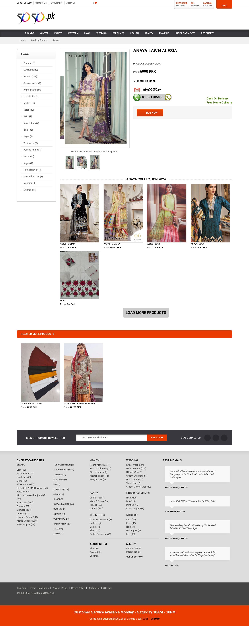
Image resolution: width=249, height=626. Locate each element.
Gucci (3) (58, 499)
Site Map (94, 556)
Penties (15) (132, 505)
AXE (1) (56, 484)
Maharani (30, 183)
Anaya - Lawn (153, 244)
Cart (224, 6)
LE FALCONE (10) (61, 489)
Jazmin (30, 76)
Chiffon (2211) (97, 497)
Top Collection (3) (63, 465)
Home (23, 40)
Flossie (29, 156)
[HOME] (19, 33)
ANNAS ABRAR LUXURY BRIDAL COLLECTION (81, 403)
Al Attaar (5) (60, 479)
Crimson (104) (24, 510)
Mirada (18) (59, 514)
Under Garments (138, 493)
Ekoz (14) (58, 529)
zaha (62, 300)
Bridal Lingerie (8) (135, 508)
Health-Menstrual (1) (100, 465)
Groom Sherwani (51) (136, 476)
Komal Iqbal (31, 96)
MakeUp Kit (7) (133, 530)
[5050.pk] (36, 17)
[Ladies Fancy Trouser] (40, 372)
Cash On (207, 3)
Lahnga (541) (96, 508)
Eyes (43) (131, 523)
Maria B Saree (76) (99, 501)
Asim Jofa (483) (25, 502)
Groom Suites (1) (134, 479)
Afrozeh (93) (23, 491)
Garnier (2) (95, 527)
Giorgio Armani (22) (63, 470)
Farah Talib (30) (24, 477)
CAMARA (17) (59, 475)
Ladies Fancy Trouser (31, 403)
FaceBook (207, 438)
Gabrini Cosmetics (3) (101, 519)
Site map (107, 588)
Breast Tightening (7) (100, 468)
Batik (28, 116)
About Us (70, 3)
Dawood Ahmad (33, 176)
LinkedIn (224, 438)
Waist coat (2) (133, 483)
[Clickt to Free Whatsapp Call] (168, 97)
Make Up (132, 515)
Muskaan (30, 190)
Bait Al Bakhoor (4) (63, 504)
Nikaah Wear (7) (134, 472)
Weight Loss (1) (98, 479)
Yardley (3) (59, 509)
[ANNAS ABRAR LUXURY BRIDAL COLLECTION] (83, 372)
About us (21, 588)
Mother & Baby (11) (99, 476)
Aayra (28, 136)
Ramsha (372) (24, 506)
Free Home (181, 3)
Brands (21, 465)
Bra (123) (131, 501)
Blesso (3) (95, 530)
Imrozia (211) (23, 513)
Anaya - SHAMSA (112, 244)
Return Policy (78, 588)
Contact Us (41, 3)
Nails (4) (130, 527)
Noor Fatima (31, 123)
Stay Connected (191, 438)
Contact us (94, 588)
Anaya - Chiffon (67, 244)
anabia (29, 103)
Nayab (28, 163)
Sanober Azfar (32, 83)
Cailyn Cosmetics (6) (100, 534)
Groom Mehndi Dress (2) (138, 487)
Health (95, 460)
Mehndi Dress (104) (136, 468)
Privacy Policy (59, 588)
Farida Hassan (32, 170)
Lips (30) (130, 534)
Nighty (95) (131, 497)
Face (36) (131, 519)
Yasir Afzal (31, 143)
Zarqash (29, 63)
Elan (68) (21, 470)
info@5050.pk (152, 89)
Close (233, 611)
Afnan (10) (58, 494)
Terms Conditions (39, 588)
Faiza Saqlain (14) (26, 524)
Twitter (216, 438)
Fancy (94, 493)
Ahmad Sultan (32, 90)
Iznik (28, 130)
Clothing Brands (39, 40)
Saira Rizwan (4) (25, 473)
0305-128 (24, 3)
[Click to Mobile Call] (137, 97)
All (192, 3)
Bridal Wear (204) (135, 465)
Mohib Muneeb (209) (27, 521)
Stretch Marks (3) (98, 472)
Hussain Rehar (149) (27, 517)
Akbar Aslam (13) (25, 484)
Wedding (132, 460)
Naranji (29, 110)
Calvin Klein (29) (62, 524)
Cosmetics (97, 515)
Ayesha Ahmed (33, 149)
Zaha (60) (22, 481)
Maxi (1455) (96, 505)
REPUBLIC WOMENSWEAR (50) (32, 488)
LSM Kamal (31, 70)
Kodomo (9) (96, 523)
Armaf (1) (58, 534)
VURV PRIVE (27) (61, 519)
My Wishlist (56, 3)
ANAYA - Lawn (197, 244)
